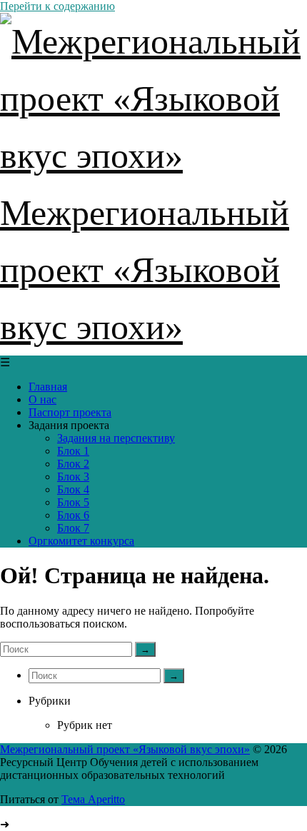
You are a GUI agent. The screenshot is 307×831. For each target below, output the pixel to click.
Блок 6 (73, 515)
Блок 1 (73, 451)
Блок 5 (73, 502)
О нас (42, 399)
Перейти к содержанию (57, 6)
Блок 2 (73, 464)
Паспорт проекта (70, 412)
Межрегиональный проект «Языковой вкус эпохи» (125, 749)
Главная (48, 387)
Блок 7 (73, 528)
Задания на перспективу (116, 438)
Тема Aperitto (93, 799)
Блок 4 (73, 489)
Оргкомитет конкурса (81, 541)
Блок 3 (73, 476)
